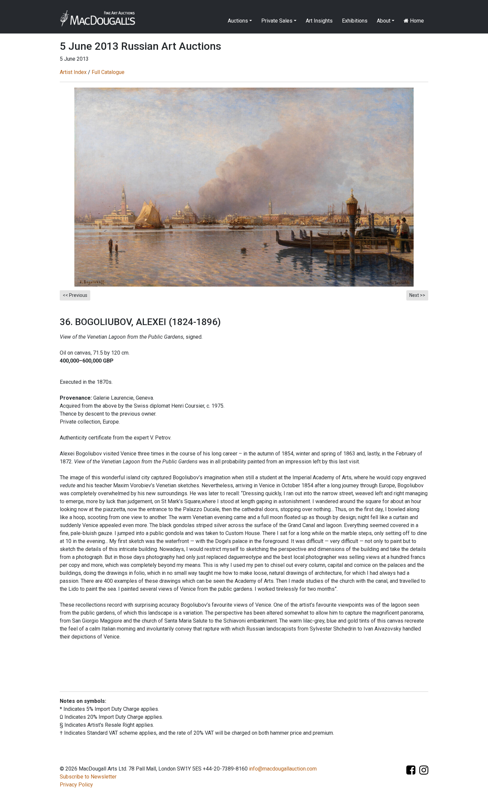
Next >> (417, 295)
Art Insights (319, 21)
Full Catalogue (108, 72)
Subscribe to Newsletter (88, 777)
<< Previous (75, 295)
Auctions (238, 21)
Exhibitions (354, 21)
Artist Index (73, 72)
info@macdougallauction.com (283, 769)
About (383, 21)
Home (416, 21)
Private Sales (276, 21)
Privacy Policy (76, 784)
